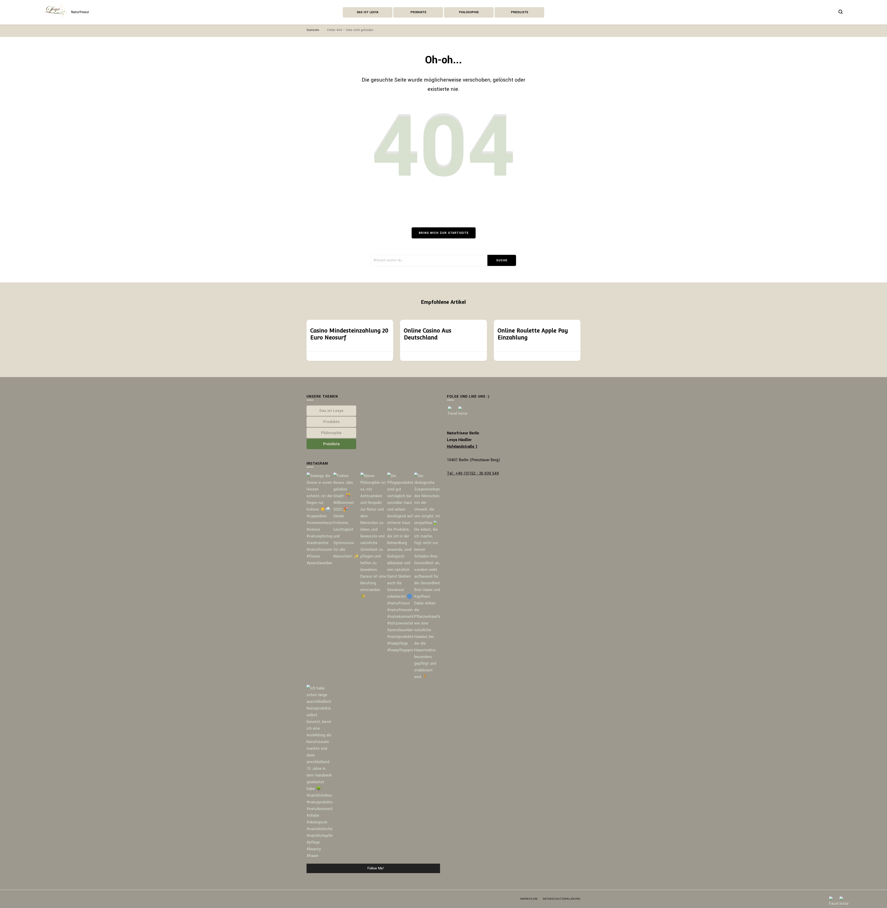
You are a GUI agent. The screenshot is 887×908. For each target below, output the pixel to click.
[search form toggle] (840, 12)
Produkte (418, 12)
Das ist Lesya (367, 12)
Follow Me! (375, 868)
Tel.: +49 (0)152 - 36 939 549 (473, 473)
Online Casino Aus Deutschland (427, 334)
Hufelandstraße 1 (462, 446)
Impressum (529, 899)
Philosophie (469, 12)
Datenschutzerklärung (561, 899)
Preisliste (519, 12)
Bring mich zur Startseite (443, 233)
